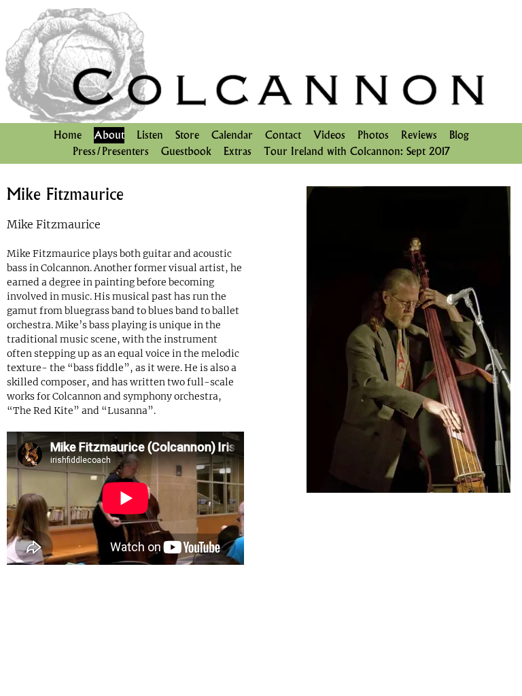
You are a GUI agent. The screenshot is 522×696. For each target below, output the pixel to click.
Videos (329, 134)
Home (68, 134)
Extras (237, 151)
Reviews (419, 134)
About (109, 134)
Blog (459, 134)
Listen (150, 134)
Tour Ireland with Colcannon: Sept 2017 (357, 151)
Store (187, 134)
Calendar (232, 134)
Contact (283, 134)
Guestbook (186, 151)
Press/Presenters (111, 151)
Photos (373, 134)
